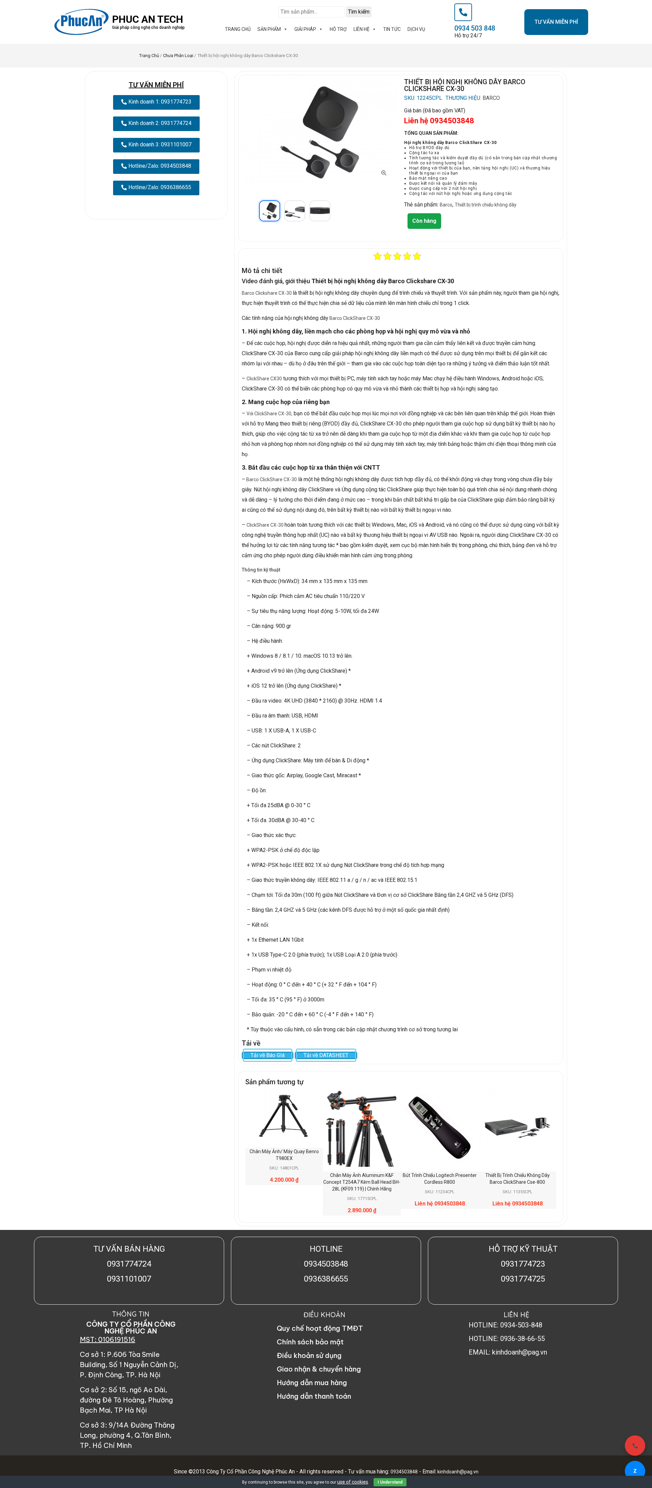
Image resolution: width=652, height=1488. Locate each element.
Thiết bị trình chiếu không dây (486, 204)
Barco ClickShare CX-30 (354, 318)
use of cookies (352, 1482)
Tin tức (392, 29)
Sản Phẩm (269, 29)
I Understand (390, 1482)
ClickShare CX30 (264, 378)
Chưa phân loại (178, 55)
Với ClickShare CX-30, (269, 413)
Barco (491, 98)
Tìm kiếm (358, 11)
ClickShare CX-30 (266, 525)
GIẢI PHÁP (305, 29)
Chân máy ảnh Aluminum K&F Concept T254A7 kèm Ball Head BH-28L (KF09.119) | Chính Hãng (361, 1182)
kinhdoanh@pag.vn (457, 1471)
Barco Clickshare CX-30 (267, 293)
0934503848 (404, 1471)
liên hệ (361, 29)
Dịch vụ (416, 29)
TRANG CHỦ (238, 29)
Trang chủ (149, 55)
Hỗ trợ (338, 29)
